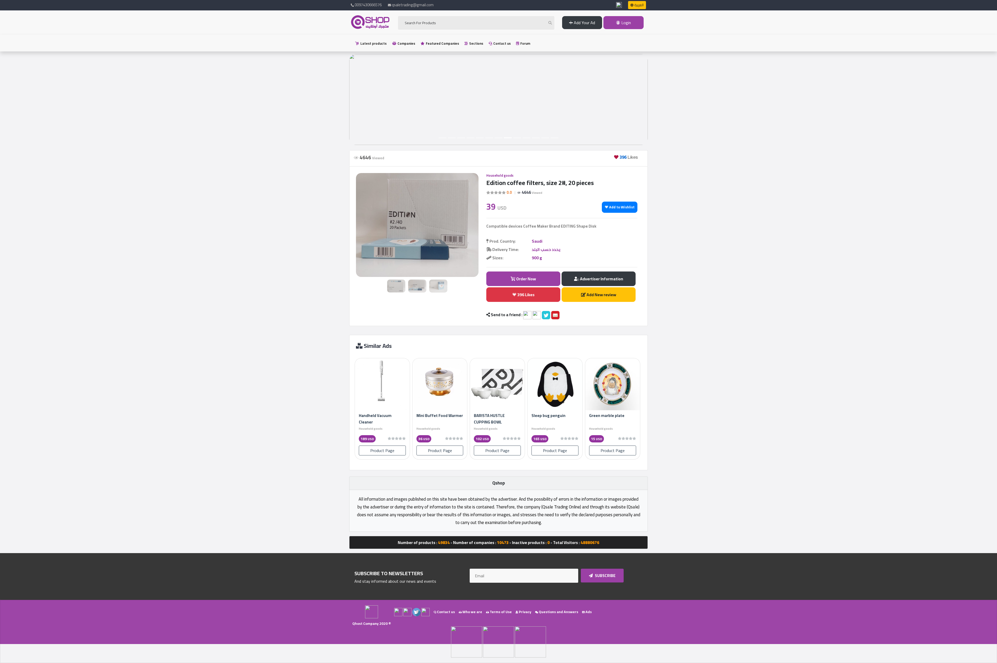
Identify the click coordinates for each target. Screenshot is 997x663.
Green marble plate (606, 415)
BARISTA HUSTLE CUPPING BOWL (489, 419)
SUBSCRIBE (605, 575)
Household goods (500, 175)
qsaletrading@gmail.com (413, 5)
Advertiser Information (601, 279)
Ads (588, 611)
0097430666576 (368, 5)
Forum (525, 43)
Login (625, 22)
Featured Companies (442, 43)
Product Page (382, 450)
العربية (639, 5)
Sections (475, 43)
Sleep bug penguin (548, 415)
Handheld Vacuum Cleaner (375, 419)
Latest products (373, 43)
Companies (406, 43)
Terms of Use (500, 611)
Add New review (601, 295)
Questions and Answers (558, 611)
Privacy (524, 611)
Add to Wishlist (621, 207)
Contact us (502, 43)
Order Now (525, 279)
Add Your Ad (584, 22)
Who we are (472, 611)
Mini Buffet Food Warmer (439, 415)
